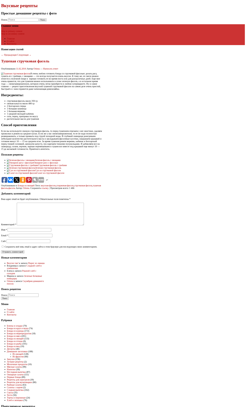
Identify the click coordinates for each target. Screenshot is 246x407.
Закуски (11, 359)
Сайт (3, 241)
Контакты (11, 44)
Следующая (24, 55)
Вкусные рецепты (19, 5)
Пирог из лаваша (36, 263)
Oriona (36, 68)
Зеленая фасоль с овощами (48, 160)
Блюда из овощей (26, 185)
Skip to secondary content (12, 34)
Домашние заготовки (17, 351)
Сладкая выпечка (15, 390)
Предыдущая (9, 55)
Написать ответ (50, 68)
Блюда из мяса (14, 336)
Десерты (11, 349)
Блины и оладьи (14, 326)
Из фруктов (18, 356)
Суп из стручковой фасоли (48, 170)
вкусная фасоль (48, 185)
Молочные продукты (17, 364)
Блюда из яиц (13, 346)
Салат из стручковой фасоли (50, 173)
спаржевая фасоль (65, 185)
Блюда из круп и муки (17, 328)
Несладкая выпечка (16, 372)
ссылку (44, 188)
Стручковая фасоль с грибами (52, 165)
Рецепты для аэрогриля (18, 379)
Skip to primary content (11, 31)
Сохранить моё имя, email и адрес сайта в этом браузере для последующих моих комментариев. (51, 247)
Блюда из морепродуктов (19, 333)
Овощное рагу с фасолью (46, 162)
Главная (11, 38)
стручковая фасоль (83, 185)
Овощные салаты (15, 374)
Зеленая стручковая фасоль (48, 168)
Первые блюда (14, 377)
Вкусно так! (13, 263)
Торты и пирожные (16, 397)
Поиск (4, 20)
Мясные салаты (14, 367)
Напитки (11, 369)
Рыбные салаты (14, 385)
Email (4, 235)
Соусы (10, 392)
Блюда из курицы (15, 331)
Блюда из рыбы (14, 344)
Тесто (9, 395)
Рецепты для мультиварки (19, 382)
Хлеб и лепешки (15, 400)
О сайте (10, 41)
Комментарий (8, 224)
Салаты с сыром (14, 387)
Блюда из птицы (15, 341)
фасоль (11, 188)
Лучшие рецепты (15, 361)
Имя (4, 230)
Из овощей (18, 354)
